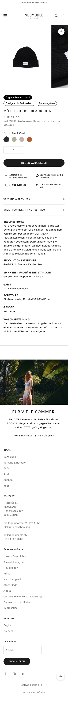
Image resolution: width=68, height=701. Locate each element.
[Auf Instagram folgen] (14, 674)
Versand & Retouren (15, 462)
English (7, 625)
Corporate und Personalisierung (22, 596)
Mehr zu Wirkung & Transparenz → (34, 435)
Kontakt (8, 474)
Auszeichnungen (13, 562)
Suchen (8, 479)
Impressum (10, 607)
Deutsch (8, 630)
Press (6, 573)
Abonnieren (17, 661)
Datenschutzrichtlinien (17, 602)
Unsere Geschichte (14, 556)
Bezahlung (9, 456)
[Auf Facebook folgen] (5, 674)
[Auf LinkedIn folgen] (23, 674)
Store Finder (10, 584)
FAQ (6, 468)
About (7, 590)
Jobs (6, 485)
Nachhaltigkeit (12, 579)
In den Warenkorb (34, 162)
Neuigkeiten (10, 567)
